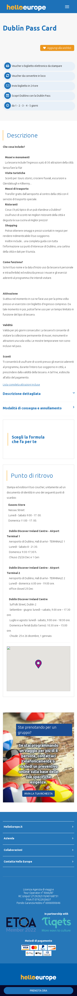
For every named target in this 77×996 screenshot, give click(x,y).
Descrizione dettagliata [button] (22, 393)
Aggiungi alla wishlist (59, 47)
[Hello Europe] (26, 5)
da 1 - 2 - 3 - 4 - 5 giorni (25, 105)
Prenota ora (38, 990)
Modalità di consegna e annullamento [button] (32, 408)
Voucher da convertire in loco (29, 75)
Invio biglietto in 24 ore (25, 85)
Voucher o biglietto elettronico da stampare (37, 65)
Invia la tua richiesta (38, 793)
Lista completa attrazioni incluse (21, 384)
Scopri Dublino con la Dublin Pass (31, 95)
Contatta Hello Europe (18, 861)
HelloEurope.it (13, 826)
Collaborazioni (13, 849)
